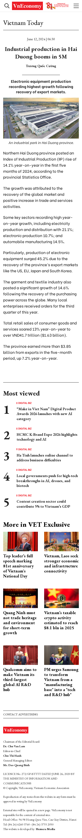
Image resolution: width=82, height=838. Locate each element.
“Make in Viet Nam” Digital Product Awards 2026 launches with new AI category (46, 413)
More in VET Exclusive (36, 524)
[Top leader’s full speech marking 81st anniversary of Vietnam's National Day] (20, 541)
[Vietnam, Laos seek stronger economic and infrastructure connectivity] (61, 541)
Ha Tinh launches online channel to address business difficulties (45, 457)
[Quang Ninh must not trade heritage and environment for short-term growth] (20, 598)
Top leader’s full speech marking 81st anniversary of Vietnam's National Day (18, 566)
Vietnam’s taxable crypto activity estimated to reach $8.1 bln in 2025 (61, 620)
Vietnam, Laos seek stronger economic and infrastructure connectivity (61, 563)
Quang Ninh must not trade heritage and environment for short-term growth (20, 623)
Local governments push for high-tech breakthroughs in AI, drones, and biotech (47, 480)
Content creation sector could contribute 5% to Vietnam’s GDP (43, 504)
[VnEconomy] (41, 6)
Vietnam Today (23, 22)
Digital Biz (25, 403)
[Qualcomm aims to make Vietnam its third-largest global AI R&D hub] (20, 654)
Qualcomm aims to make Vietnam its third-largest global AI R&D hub (20, 679)
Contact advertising (20, 714)
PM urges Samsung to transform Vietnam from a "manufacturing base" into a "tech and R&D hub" (61, 682)
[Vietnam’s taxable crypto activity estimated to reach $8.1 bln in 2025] (61, 598)
